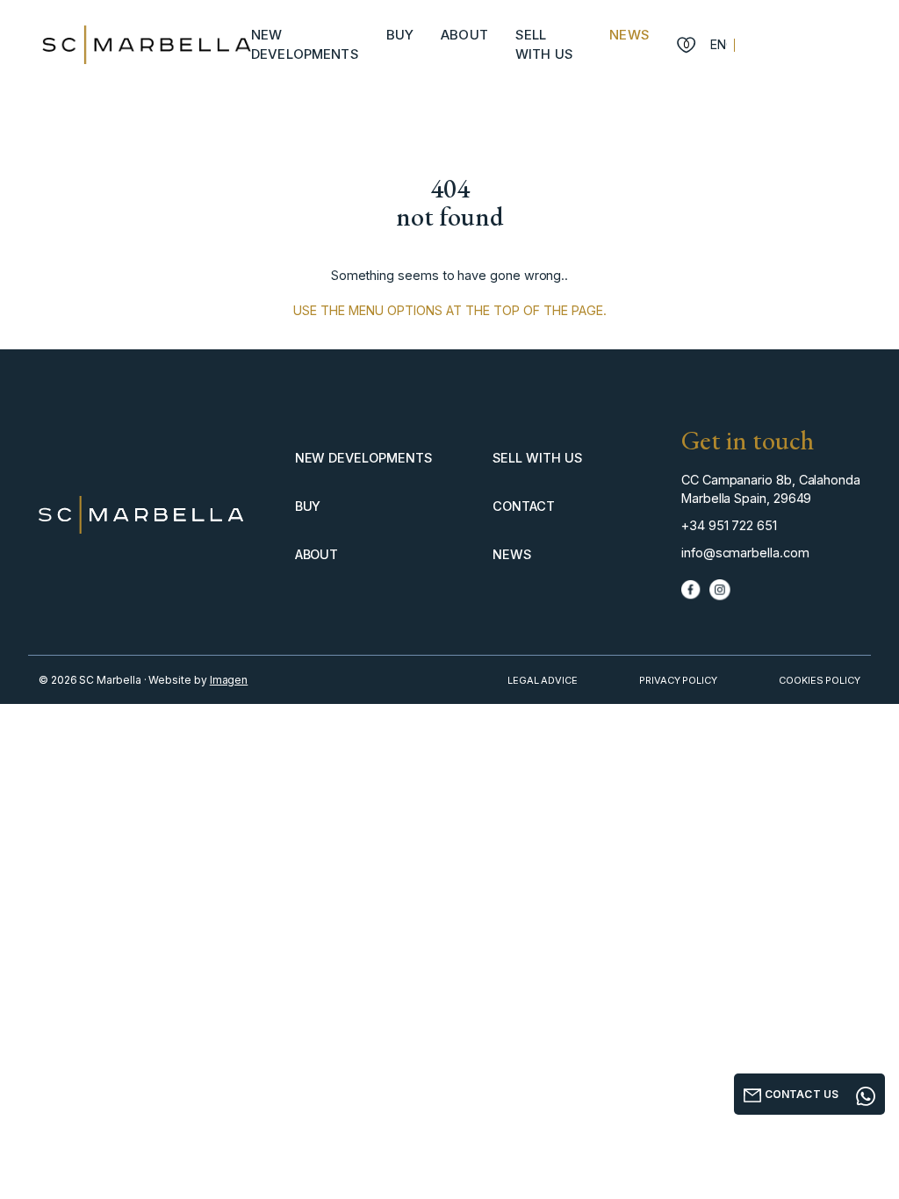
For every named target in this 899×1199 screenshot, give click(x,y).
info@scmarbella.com (745, 552)
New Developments (363, 457)
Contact (524, 506)
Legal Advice (542, 680)
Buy (400, 34)
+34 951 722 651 (729, 525)
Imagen (229, 679)
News (629, 34)
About (464, 34)
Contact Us (800, 1094)
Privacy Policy (678, 680)
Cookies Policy (819, 680)
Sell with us (537, 457)
